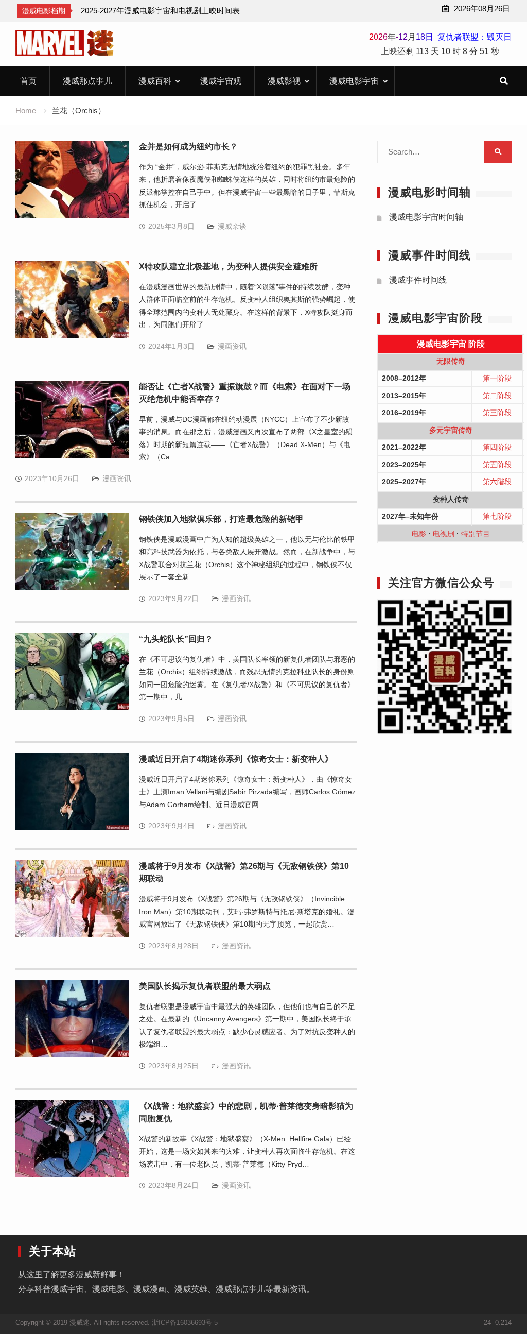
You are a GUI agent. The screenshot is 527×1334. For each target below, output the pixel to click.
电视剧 (443, 533)
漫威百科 (154, 81)
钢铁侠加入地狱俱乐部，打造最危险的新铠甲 (221, 519)
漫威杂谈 (232, 226)
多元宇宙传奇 (450, 430)
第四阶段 (497, 447)
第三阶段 (497, 412)
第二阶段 (497, 395)
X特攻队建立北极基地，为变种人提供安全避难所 (228, 266)
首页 (28, 81)
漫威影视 (284, 81)
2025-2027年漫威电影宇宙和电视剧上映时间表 (160, 10)
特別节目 (475, 533)
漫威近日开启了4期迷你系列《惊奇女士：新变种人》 (236, 759)
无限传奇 (450, 361)
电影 (419, 533)
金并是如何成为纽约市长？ (188, 146)
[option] (160, 11)
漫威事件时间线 (418, 280)
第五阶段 (497, 464)
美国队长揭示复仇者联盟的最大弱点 (205, 986)
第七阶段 (497, 516)
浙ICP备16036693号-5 (185, 1322)
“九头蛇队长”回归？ (176, 639)
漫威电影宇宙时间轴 (426, 217)
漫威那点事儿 (87, 81)
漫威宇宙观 (220, 81)
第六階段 (497, 481)
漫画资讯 (232, 346)
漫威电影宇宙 (354, 81)
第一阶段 (497, 378)
